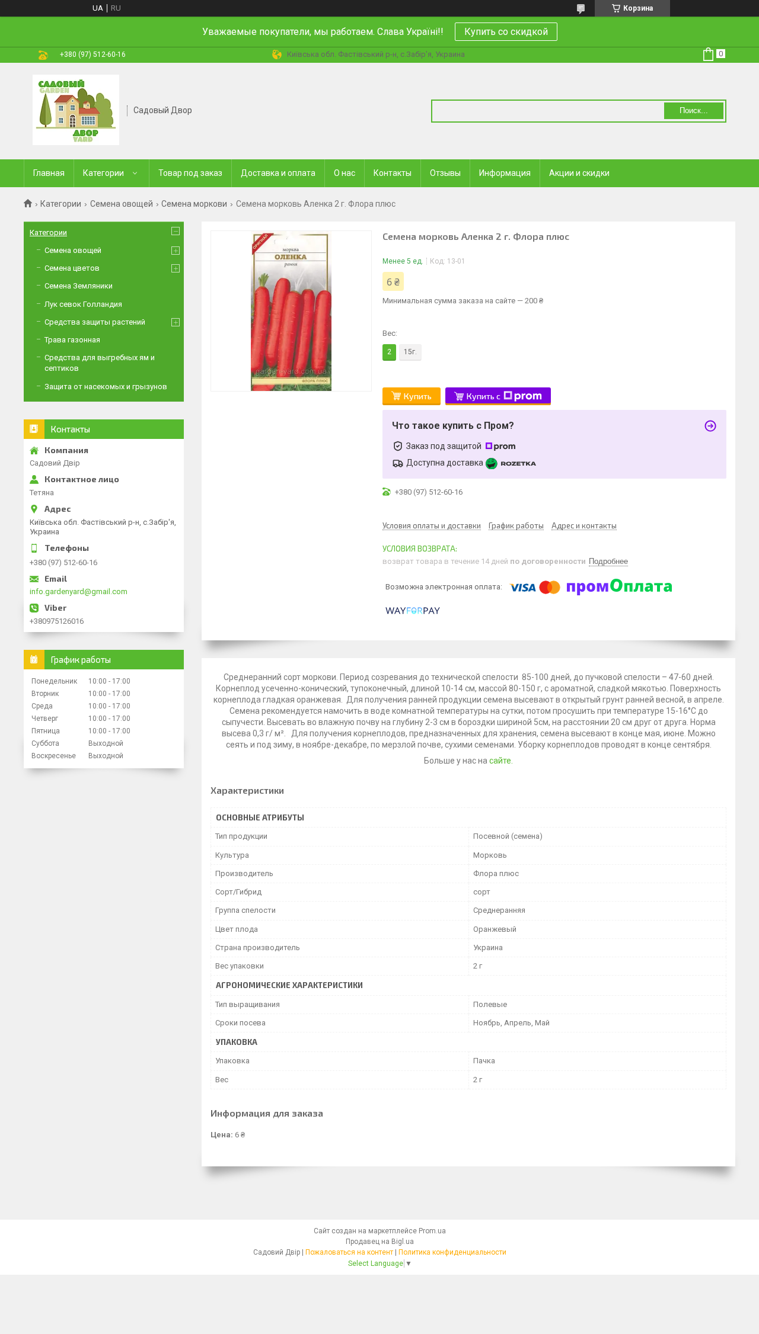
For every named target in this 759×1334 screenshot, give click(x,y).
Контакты (393, 173)
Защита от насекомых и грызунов (105, 386)
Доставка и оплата (278, 173)
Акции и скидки (579, 173)
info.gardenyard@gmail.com (78, 591)
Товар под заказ (190, 173)
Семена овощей (121, 204)
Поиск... (694, 110)
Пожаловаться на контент (349, 1252)
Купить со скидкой (506, 31)
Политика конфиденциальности (452, 1252)
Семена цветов (72, 268)
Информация (505, 173)
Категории (103, 173)
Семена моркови (194, 204)
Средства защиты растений (94, 322)
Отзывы (445, 173)
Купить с (483, 396)
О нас (344, 173)
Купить (418, 396)
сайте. (500, 760)
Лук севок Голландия (83, 304)
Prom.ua (432, 1231)
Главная (49, 173)
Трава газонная (72, 339)
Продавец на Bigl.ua (380, 1241)
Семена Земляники (78, 285)
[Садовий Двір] (76, 110)
